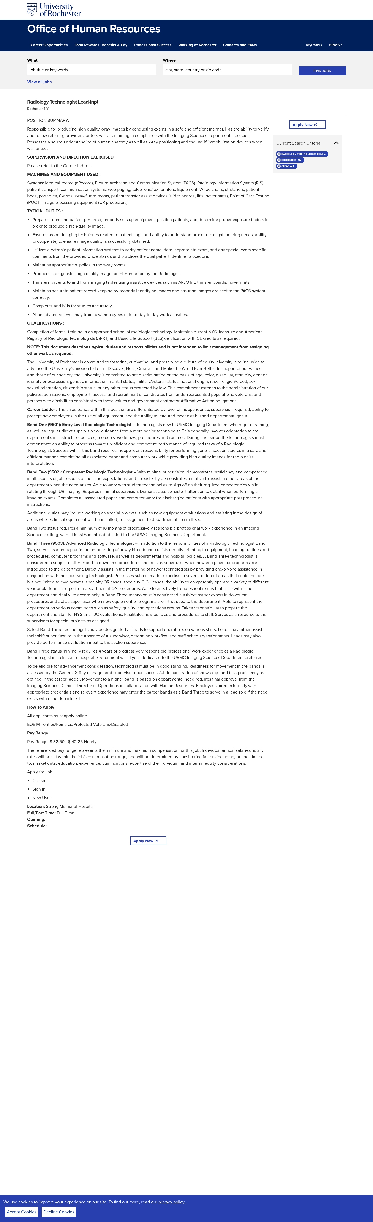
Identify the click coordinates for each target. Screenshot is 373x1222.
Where (169, 60)
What (32, 60)
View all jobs (39, 82)
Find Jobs (322, 70)
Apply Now (143, 841)
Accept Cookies (21, 1212)
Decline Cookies (58, 1212)
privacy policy (172, 1202)
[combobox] (91, 66)
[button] (307, 143)
